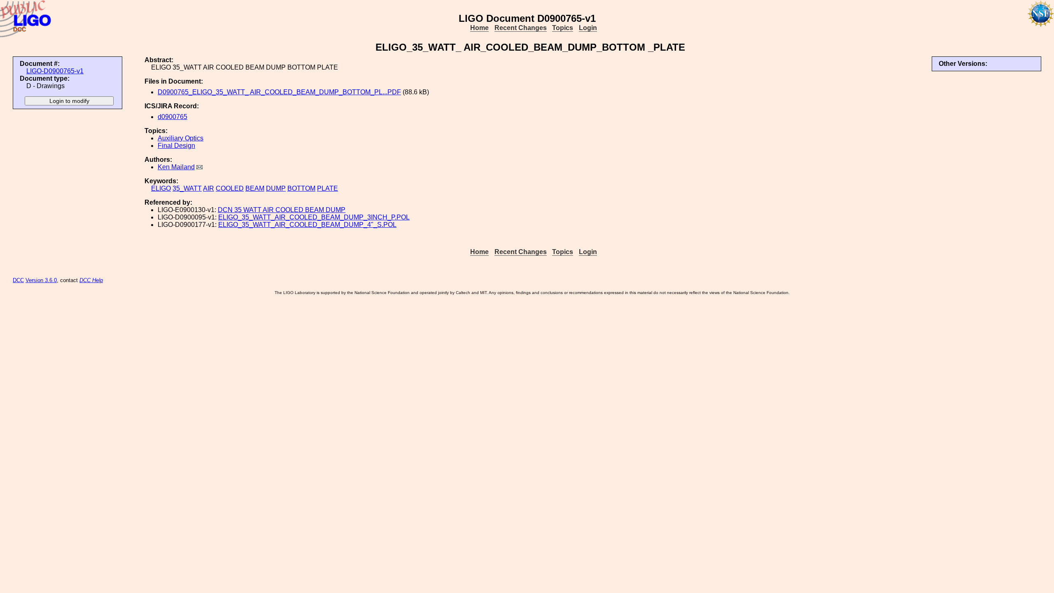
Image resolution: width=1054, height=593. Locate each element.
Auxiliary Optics (180, 138)
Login (588, 27)
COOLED (230, 188)
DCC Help (91, 280)
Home (479, 27)
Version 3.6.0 (41, 280)
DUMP (276, 188)
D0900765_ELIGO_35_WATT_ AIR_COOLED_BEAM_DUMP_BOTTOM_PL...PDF (279, 92)
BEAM (254, 188)
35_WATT (187, 188)
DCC (18, 280)
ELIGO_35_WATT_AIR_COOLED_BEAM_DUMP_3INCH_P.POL (314, 217)
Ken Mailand (176, 166)
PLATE (327, 188)
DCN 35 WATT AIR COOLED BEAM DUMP (281, 209)
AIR (208, 188)
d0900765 (172, 116)
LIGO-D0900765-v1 (55, 71)
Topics (562, 27)
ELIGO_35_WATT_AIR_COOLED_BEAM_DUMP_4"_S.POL (307, 224)
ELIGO (161, 188)
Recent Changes (520, 27)
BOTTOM (301, 188)
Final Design (176, 145)
